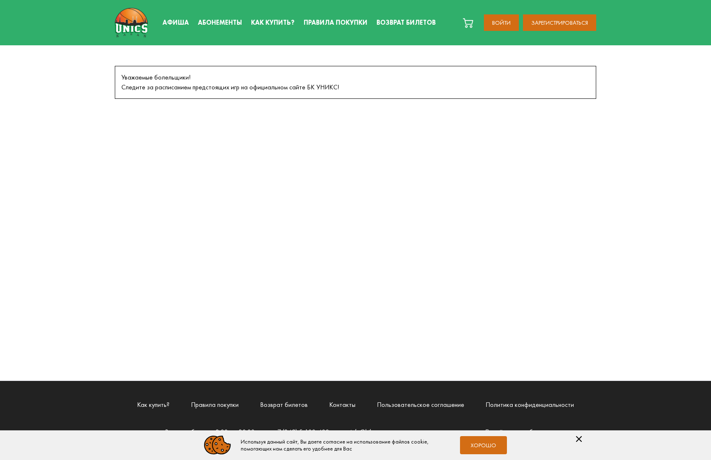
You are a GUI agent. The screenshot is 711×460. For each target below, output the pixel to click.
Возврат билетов (284, 404)
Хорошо (483, 445)
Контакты (342, 404)
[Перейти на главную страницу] (131, 22)
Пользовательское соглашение (420, 404)
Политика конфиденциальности (530, 404)
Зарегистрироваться (559, 22)
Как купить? (153, 404)
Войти (501, 22)
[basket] (468, 22)
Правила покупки (215, 404)
